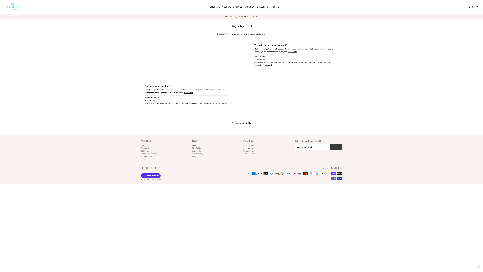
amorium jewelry (260, 62)
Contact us (145, 148)
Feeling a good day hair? (158, 86)
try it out (327, 62)
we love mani (267, 65)
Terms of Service (250, 154)
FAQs (194, 145)
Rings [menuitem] (239, 7)
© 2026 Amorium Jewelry (151, 179)
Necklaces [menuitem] (228, 7)
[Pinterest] (151, 168)
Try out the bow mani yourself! (271, 45)
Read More (292, 52)
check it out (204, 103)
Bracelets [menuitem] (262, 7)
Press (194, 157)
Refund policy (146, 157)
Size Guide (196, 148)
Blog (234, 26)
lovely (314, 62)
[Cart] (477, 7)
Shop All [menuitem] (215, 7)
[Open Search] (469, 7)
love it (217, 103)
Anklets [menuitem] (274, 7)
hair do (212, 103)
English (322, 168)
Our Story (145, 145)
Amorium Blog (146, 159)
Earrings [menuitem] (249, 7)
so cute (320, 62)
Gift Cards (145, 151)
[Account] (473, 7)
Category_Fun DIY (277, 62)
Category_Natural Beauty (294, 62)
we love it (257, 65)
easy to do (307, 62)
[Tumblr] (156, 168)
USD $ (336, 168)
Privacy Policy (248, 151)
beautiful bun (162, 103)
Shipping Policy (249, 148)
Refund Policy (197, 154)
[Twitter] (147, 168)
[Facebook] (142, 168)
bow (268, 62)
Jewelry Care (197, 151)
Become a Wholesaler (149, 154)
